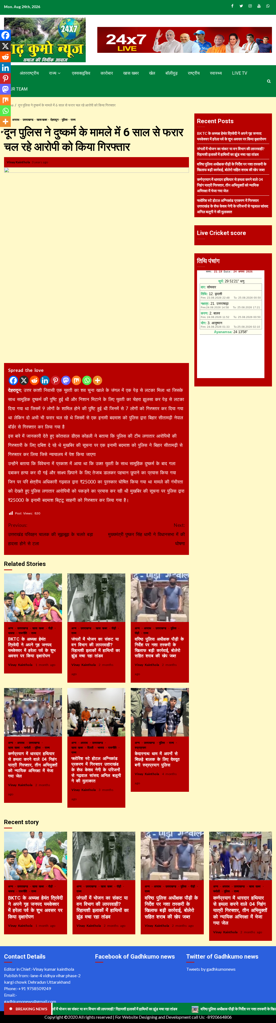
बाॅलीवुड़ (171, 73)
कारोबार (107, 73)
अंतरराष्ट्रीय (29, 73)
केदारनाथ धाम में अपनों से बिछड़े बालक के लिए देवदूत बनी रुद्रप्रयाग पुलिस (160, 712)
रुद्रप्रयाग (140, 747)
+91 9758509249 (34, 988)
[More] (97, 380)
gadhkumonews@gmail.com (30, 1001)
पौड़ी (51, 628)
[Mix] (76, 380)
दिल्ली (91, 747)
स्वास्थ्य (216, 73)
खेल (152, 73)
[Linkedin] (45, 380)
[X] (24, 380)
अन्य (11, 628)
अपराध (16, 119)
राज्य (52, 73)
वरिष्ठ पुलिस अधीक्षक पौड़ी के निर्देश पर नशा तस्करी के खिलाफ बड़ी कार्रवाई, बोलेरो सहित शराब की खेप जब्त (160, 597)
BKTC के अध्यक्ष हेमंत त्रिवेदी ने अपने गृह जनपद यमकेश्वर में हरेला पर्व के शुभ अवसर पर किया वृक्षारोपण (33, 597)
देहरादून (54, 119)
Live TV (239, 73)
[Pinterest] (55, 380)
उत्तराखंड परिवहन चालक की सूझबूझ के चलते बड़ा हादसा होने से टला (50, 534)
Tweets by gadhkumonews (211, 969)
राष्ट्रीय (194, 73)
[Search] (269, 81)
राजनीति (24, 632)
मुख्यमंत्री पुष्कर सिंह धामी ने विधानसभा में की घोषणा (146, 534)
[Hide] (2, 132)
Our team (17, 89)
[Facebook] (13, 380)
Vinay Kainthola (18, 162)
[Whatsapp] (87, 380)
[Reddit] (34, 380)
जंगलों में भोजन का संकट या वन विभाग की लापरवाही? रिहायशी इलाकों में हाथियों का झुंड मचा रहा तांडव (96, 597)
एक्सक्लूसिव (81, 73)
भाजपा (12, 632)
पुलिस (65, 119)
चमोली (28, 747)
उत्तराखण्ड (28, 119)
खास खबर (131, 73)
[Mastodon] (66, 380)
